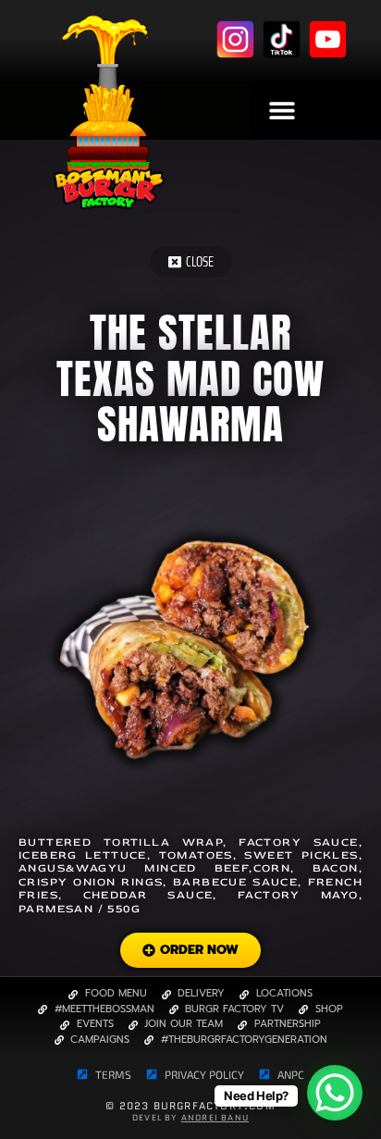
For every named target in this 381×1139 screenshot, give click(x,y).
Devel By (190, 1117)
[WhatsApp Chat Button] (335, 1092)
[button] (281, 109)
